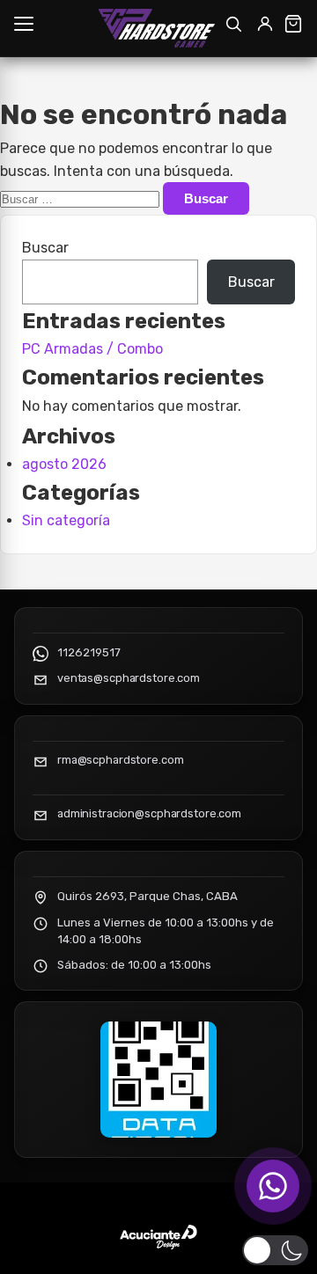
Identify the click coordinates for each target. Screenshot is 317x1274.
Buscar (45, 247)
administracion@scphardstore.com (149, 813)
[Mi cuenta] (265, 23)
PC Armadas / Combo (92, 348)
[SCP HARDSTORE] (159, 28)
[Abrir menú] (23, 24)
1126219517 (89, 652)
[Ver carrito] (293, 23)
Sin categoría (66, 520)
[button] (275, 1250)
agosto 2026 (64, 464)
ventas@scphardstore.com (128, 678)
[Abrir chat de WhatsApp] (273, 1186)
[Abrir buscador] (233, 24)
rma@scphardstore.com (120, 759)
